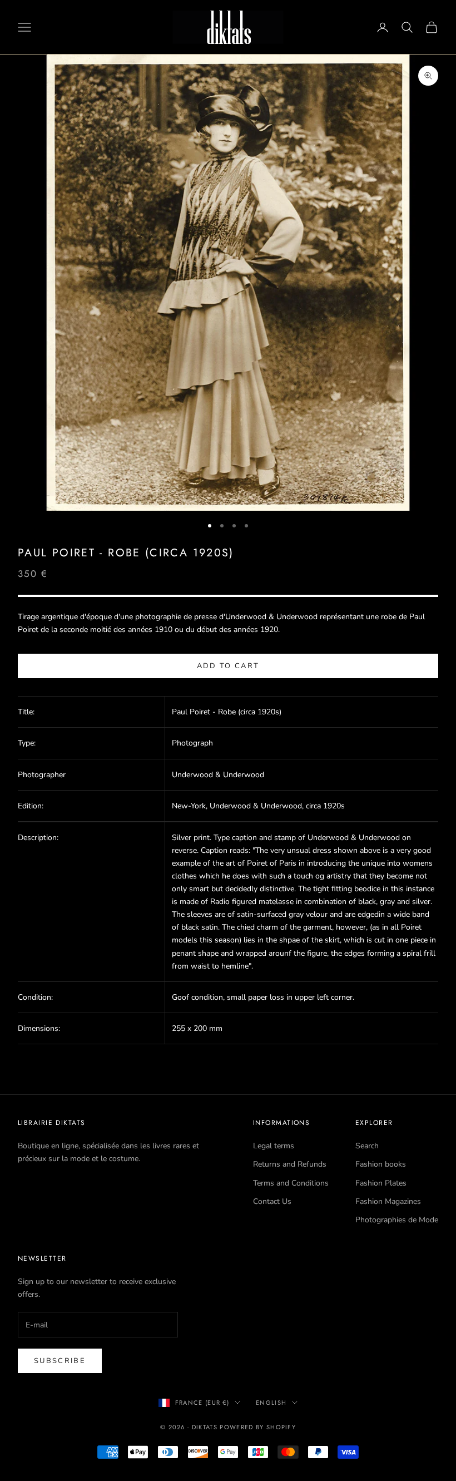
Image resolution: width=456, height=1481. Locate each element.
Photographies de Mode (396, 1220)
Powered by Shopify (258, 1427)
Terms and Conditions (291, 1183)
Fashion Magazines (388, 1201)
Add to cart (228, 666)
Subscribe (60, 1361)
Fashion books (380, 1164)
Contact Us (272, 1201)
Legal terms (273, 1146)
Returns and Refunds (289, 1164)
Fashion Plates (381, 1183)
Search (367, 1146)
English (271, 1402)
